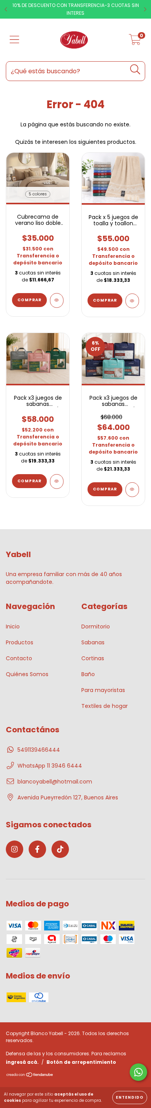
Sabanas (93, 642)
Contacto (19, 658)
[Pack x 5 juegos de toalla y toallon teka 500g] (132, 300)
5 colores (38, 194)
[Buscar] (135, 69)
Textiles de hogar (104, 706)
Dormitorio (95, 626)
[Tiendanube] (30, 1075)
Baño (88, 674)
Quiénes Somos (27, 674)
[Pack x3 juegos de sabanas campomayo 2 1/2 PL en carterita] (132, 489)
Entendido (130, 1097)
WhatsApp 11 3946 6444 (49, 766)
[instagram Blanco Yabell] (14, 849)
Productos (19, 642)
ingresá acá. (22, 1062)
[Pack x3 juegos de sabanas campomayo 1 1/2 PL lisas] (56, 481)
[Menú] (14, 40)
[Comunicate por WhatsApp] (138, 1072)
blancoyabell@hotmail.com (54, 781)
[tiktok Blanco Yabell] (60, 849)
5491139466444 (38, 750)
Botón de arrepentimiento (81, 1062)
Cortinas (92, 658)
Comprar (29, 300)
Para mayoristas (103, 690)
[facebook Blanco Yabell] (37, 849)
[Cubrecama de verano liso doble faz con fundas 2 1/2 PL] (56, 300)
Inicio (13, 626)
